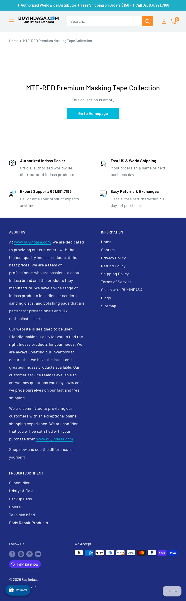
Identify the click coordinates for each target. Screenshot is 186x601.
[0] (173, 21)
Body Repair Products (28, 522)
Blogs (106, 297)
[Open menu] (11, 21)
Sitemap (108, 305)
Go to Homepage (93, 113)
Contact (108, 249)
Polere (15, 506)
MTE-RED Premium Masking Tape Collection (57, 40)
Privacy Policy (113, 257)
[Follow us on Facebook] (12, 553)
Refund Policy (113, 265)
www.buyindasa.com (32, 241)
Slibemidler (19, 482)
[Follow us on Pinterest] (29, 553)
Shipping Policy (115, 273)
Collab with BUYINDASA (122, 289)
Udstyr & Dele (21, 490)
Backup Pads (20, 498)
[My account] (164, 21)
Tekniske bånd (22, 514)
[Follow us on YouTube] (38, 553)
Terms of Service (116, 281)
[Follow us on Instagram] (21, 553)
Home (13, 40)
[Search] (147, 21)
